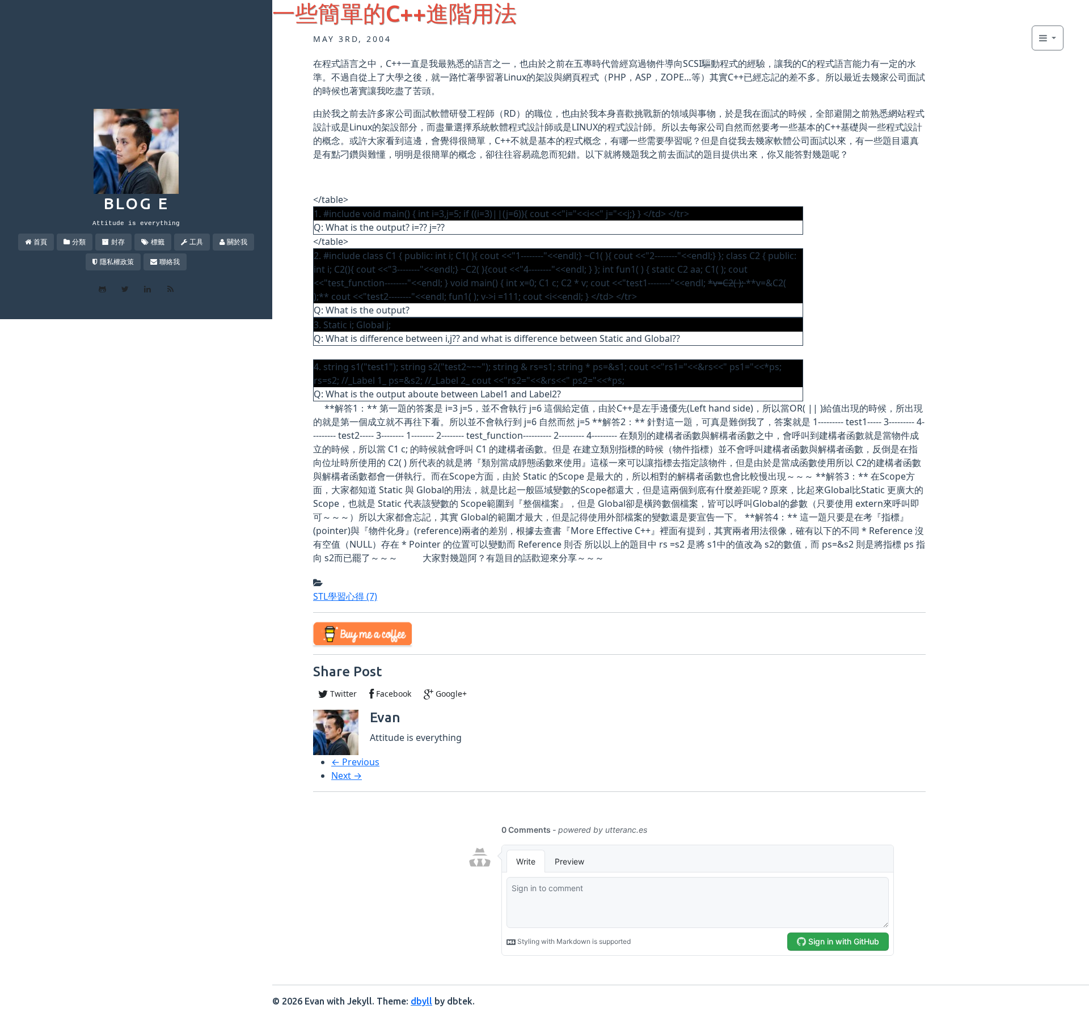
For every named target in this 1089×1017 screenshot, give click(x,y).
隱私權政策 (117, 261)
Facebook (392, 693)
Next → (346, 775)
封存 (118, 242)
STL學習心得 (345, 596)
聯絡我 (169, 261)
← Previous (355, 762)
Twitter (342, 693)
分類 (79, 242)
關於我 (237, 242)
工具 (196, 242)
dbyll (421, 1001)
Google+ (450, 693)
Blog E (136, 203)
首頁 (40, 242)
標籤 (157, 242)
